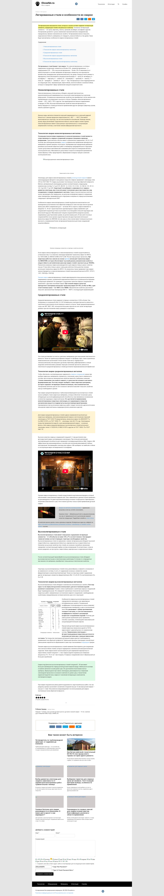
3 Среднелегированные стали (52, 52)
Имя (37, 833)
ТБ (118, 4)
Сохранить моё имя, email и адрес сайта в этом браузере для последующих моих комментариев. (65, 864)
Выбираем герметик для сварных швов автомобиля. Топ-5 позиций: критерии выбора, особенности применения (80, 781)
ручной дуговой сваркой (79, 178)
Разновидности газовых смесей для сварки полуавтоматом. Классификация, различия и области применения (79, 812)
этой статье (90, 518)
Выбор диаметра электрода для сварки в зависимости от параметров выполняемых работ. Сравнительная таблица (48, 781)
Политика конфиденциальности (44, 893)
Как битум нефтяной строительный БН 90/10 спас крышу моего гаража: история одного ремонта (81, 754)
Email (58, 833)
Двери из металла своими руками (70, 508)
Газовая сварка (43, 277)
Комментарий (39, 839)
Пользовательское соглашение (64, 893)
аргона (67, 259)
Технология (101, 4)
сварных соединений (77, 374)
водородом (85, 642)
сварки (63, 142)
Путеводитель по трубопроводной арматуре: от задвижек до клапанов (49, 742)
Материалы (64, 884)
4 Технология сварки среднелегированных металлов (60, 55)
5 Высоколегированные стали (52, 58)
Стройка (124, 4)
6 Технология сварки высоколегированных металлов (60, 61)
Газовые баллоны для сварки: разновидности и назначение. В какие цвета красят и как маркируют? (47, 812)
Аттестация (111, 4)
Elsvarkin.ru (48, 3)
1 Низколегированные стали (52, 46)
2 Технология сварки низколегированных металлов (59, 49)
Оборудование (52, 884)
